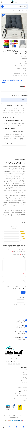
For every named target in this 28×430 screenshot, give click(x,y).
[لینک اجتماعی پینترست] (16, 95)
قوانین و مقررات (23, 382)
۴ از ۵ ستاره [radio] (14, 254)
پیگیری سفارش (24, 400)
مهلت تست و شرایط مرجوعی (21, 393)
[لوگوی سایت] (14, 2)
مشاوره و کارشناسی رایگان (21, 395)
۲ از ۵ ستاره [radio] (17, 254)
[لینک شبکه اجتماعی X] (18, 95)
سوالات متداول (24, 380)
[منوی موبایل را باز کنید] (26, 2)
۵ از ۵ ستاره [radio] (13, 254)
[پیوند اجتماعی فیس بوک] (20, 95)
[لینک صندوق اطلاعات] (21, 320)
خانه (26, 11)
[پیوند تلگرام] (13, 95)
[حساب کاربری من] (1, 2)
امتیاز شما (22, 254)
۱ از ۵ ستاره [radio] (18, 254)
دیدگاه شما (22, 257)
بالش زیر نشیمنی (16, 11)
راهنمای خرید (24, 369)
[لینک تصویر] (14, 351)
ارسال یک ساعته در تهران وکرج (20, 398)
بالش (23, 11)
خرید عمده (25, 374)
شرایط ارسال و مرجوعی (22, 372)
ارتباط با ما (25, 385)
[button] (25, 26)
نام (24, 274)
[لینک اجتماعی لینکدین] (14, 95)
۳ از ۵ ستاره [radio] (15, 254)
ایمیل (23, 280)
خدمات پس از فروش (22, 387)
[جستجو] (2, 6)
